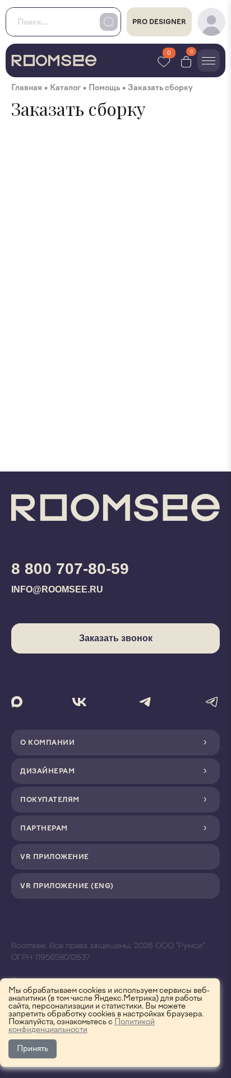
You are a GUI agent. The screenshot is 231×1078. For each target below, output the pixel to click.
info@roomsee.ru (57, 589)
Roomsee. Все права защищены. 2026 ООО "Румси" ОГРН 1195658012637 (108, 952)
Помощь (104, 87)
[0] (186, 60)
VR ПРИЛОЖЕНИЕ (54, 857)
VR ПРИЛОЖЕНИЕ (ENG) (67, 886)
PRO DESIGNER (159, 22)
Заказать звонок (116, 638)
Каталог (65, 87)
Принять (32, 1048)
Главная (26, 87)
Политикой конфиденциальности (81, 1025)
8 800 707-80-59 (70, 568)
